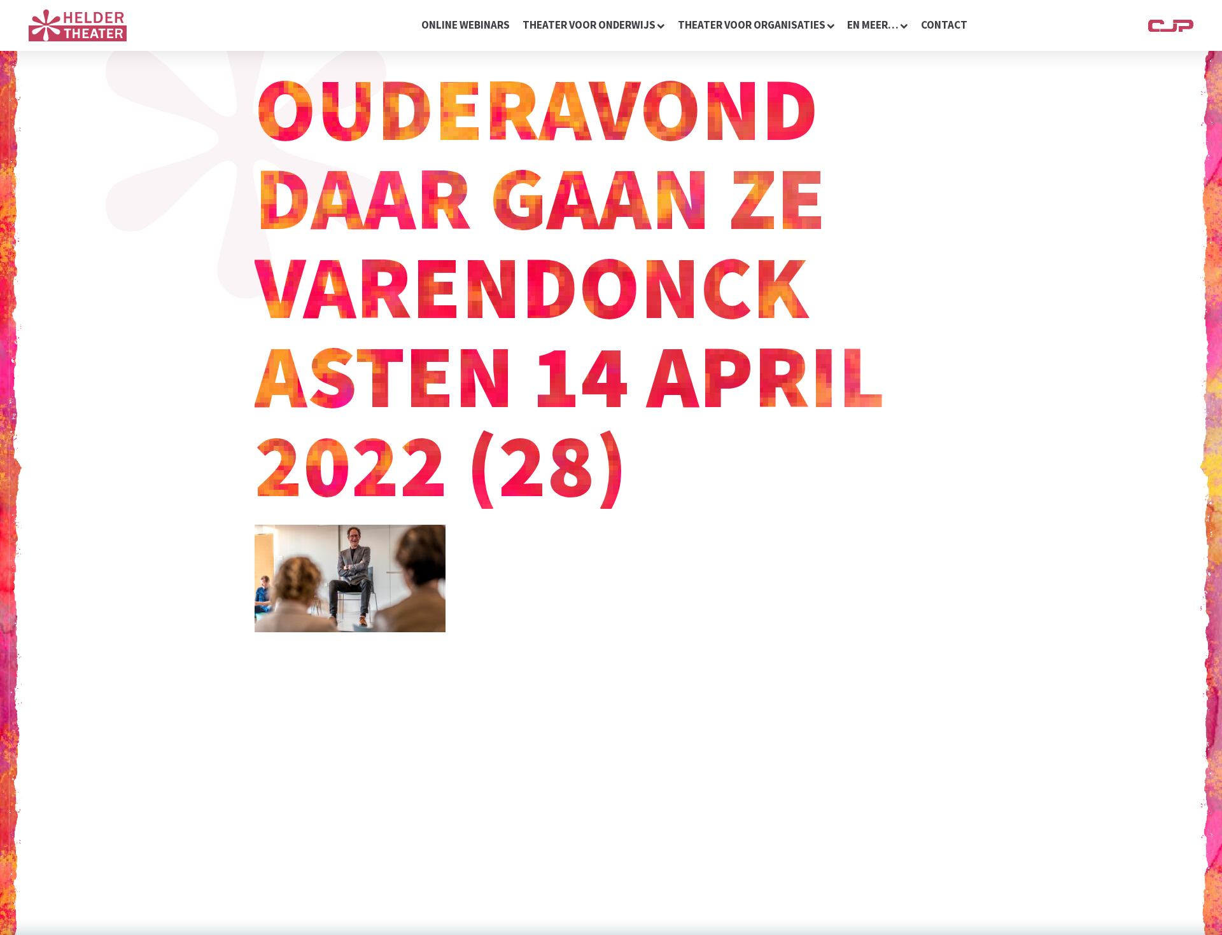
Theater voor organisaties (751, 25)
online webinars (465, 25)
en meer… (873, 25)
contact (944, 25)
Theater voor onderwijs (589, 25)
